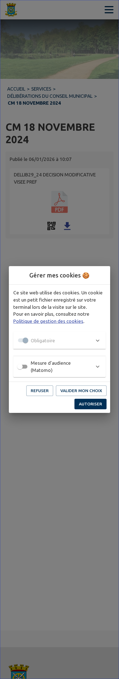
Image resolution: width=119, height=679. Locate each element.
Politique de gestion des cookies (48, 321)
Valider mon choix (81, 390)
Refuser (40, 390)
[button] (59, 340)
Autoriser (90, 404)
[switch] (20, 366)
